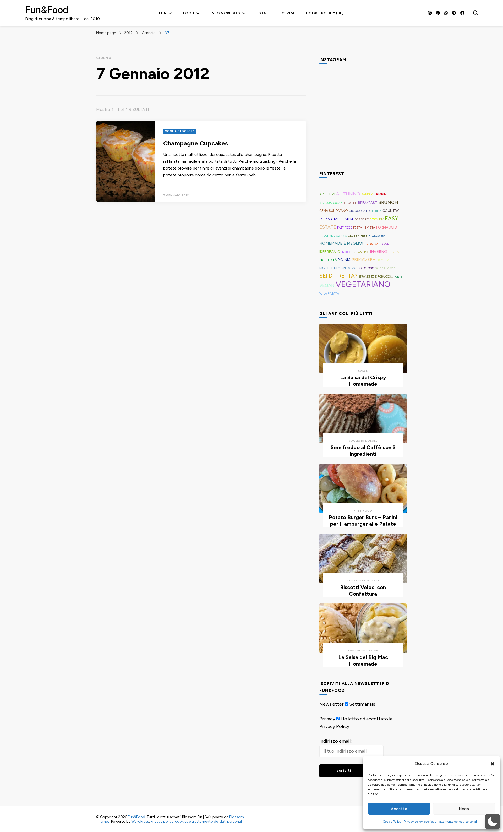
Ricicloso (366, 268)
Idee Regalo (329, 251)
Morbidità (328, 260)
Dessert (361, 219)
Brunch (388, 202)
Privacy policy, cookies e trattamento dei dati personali (441, 821)
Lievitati (395, 252)
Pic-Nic (344, 260)
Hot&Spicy (371, 244)
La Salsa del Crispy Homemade (363, 380)
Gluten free (358, 235)
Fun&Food (46, 9)
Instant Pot (361, 252)
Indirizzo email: (335, 741)
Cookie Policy (392, 821)
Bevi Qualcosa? (330, 203)
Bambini (380, 194)
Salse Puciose (385, 268)
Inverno (378, 251)
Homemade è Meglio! (341, 243)
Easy (391, 218)
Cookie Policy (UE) (325, 13)
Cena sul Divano (333, 211)
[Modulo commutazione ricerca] (475, 12)
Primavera (363, 259)
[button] (492, 763)
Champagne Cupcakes (195, 143)
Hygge (384, 244)
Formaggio (386, 227)
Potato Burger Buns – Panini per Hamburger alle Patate (363, 520)
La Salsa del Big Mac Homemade (363, 660)
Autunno (348, 194)
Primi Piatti (385, 260)
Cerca (288, 13)
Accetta (399, 809)
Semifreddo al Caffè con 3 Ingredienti (363, 450)
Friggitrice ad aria (333, 235)
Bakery (367, 194)
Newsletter (331, 704)
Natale (373, 580)
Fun (163, 13)
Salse (363, 370)
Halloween (377, 235)
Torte (398, 276)
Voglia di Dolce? (179, 131)
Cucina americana (336, 219)
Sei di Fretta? (338, 276)
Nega (464, 809)
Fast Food (344, 227)
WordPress (140, 821)
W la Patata (329, 293)
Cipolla (376, 211)
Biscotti (350, 203)
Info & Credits (225, 13)
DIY (381, 219)
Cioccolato (359, 211)
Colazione (356, 580)
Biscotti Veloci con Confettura (363, 590)
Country (390, 211)
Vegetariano (363, 284)
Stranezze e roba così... (375, 276)
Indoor (346, 252)
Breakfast (367, 203)
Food (188, 13)
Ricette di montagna (338, 268)
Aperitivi (327, 194)
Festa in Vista (364, 227)
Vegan (327, 285)
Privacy (327, 719)
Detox (374, 219)
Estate (263, 13)
